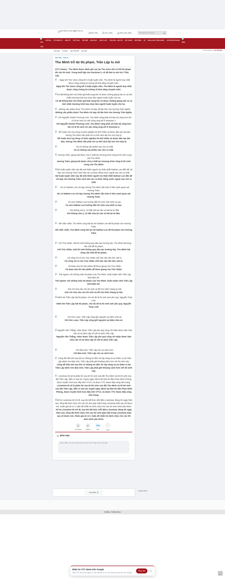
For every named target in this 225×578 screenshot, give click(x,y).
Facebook (78, 429)
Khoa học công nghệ (156, 40)
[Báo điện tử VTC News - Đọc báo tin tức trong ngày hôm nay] (71, 33)
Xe (144, 40)
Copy (107, 430)
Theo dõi (141, 571)
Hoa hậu (57, 51)
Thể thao (76, 40)
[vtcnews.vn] (78, 425)
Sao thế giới (74, 51)
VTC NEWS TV (58, 40)
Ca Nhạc (65, 51)
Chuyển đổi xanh (173, 40)
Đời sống (137, 40)
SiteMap (107, 512)
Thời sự (48, 40)
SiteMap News (116, 512)
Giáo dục (93, 40)
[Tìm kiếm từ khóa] (165, 33)
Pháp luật (103, 40)
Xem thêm (93, 492)
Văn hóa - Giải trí (116, 40)
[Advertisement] (154, 90)
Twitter (88, 429)
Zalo (97, 429)
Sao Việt (84, 51)
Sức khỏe (128, 40)
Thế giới (85, 40)
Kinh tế (68, 40)
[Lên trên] (220, 573)
